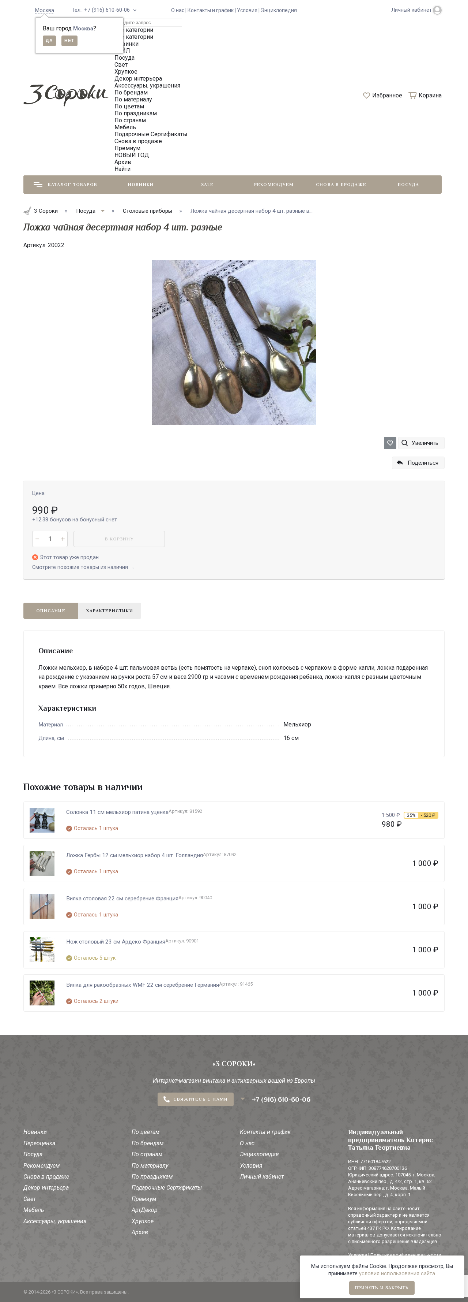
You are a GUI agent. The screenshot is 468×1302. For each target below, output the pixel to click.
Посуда (408, 184)
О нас (247, 1143)
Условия (251, 1165)
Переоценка (39, 1143)
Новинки (141, 184)
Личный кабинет (262, 1176)
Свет (29, 1198)
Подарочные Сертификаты (167, 1187)
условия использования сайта (397, 1274)
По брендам (148, 1143)
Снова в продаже (341, 184)
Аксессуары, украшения (55, 1221)
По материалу (150, 1165)
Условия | (249, 10)
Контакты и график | (212, 10)
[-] (37, 539)
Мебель (33, 1209)
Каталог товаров (72, 184)
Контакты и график (265, 1131)
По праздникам (152, 1176)
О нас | (179, 10)
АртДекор (145, 1209)
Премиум (144, 1198)
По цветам (146, 1131)
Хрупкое (143, 1221)
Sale (207, 184)
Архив (140, 1232)
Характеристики (109, 610)
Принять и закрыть (382, 1287)
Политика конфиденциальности (405, 1255)
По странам (147, 1154)
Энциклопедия (279, 10)
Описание (50, 610)
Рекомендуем (274, 184)
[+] (62, 539)
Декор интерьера (46, 1187)
